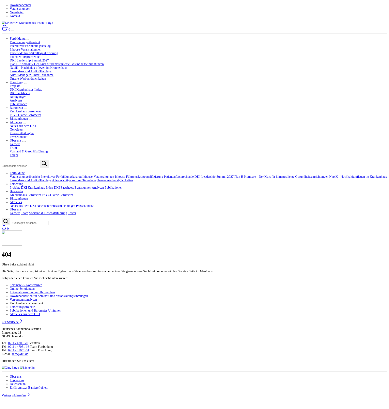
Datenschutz (18, 384)
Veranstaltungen (20, 8)
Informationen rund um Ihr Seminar (32, 292)
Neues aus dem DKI (23, 126)
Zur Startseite (10, 322)
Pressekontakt (18, 136)
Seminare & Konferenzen (26, 285)
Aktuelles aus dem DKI (25, 314)
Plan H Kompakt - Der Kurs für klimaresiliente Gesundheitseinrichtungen (57, 64)
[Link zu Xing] (11, 367)
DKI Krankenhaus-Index (26, 89)
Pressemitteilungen (22, 133)
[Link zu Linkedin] (27, 367)
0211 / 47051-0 (18, 343)
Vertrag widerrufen (14, 395)
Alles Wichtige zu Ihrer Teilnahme (31, 75)
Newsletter (17, 12)
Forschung (16, 82)
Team (13, 147)
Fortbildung (17, 38)
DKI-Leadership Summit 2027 (29, 60)
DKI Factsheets (20, 93)
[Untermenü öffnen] (27, 39)
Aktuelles (16, 122)
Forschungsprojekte (22, 307)
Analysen (16, 100)
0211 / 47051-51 (18, 350)
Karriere (15, 144)
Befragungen (18, 96)
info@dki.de (20, 354)
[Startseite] (27, 22)
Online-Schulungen (22, 288)
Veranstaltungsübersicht (25, 42)
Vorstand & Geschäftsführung (29, 151)
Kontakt (15, 16)
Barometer (16, 107)
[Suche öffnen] (6, 221)
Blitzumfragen (19, 118)
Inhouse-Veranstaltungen (25, 49)
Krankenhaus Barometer (25, 111)
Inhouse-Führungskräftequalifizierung (34, 53)
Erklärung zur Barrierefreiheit (28, 387)
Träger (14, 155)
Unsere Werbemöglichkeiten (28, 78)
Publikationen (18, 104)
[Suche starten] (44, 164)
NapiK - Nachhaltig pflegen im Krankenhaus (38, 67)
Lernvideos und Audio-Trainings (30, 71)
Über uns (15, 140)
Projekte (15, 86)
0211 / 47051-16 (18, 346)
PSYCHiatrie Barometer (25, 115)
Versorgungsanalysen (23, 299)
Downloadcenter (20, 5)
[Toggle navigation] (12, 30)
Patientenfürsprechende (25, 56)
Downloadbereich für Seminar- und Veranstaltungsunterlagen (49, 296)
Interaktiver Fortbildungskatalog (30, 46)
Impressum (17, 380)
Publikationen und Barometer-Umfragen (35, 310)
